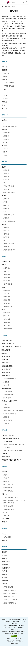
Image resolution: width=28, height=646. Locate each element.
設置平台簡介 (7, 407)
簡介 (4, 123)
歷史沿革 (6, 170)
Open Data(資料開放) (8, 435)
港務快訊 (4, 61)
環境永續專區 (5, 350)
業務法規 (6, 475)
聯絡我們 (4, 145)
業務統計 (4, 256)
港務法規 (6, 478)
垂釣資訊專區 (5, 372)
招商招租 (4, 89)
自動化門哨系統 (8, 597)
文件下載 (4, 512)
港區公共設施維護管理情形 (11, 450)
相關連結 (4, 584)
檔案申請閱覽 (5, 457)
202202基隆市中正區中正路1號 (16, 625)
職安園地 (4, 353)
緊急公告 (4, 105)
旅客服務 (6, 189)
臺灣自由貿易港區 (7, 344)
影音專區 (6, 423)
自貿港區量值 (7, 284)
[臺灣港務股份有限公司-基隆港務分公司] (14, 2)
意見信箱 (4, 558)
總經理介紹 (6, 133)
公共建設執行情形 (7, 441)
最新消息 (4, 67)
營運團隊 (4, 130)
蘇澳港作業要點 (8, 488)
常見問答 (4, 555)
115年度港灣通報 (8, 83)
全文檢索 (4, 574)
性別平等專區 (5, 363)
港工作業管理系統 (8, 509)
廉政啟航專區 (5, 356)
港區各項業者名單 (8, 186)
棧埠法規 (6, 481)
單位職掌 (6, 139)
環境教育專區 (5, 375)
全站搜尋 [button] (26, 2)
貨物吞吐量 (6, 278)
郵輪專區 (4, 359)
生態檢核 (4, 453)
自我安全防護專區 (7, 366)
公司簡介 (4, 120)
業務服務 (4, 466)
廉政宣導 (6, 417)
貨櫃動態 (6, 398)
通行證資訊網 (7, 506)
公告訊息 (4, 102)
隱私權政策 (4, 565)
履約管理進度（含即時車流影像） (13, 410)
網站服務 (7, 6)
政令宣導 (4, 108)
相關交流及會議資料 (9, 414)
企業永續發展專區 (7, 340)
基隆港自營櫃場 (6, 388)
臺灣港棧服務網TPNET (10, 593)
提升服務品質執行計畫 (10, 126)
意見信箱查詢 (5, 561)
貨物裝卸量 (6, 274)
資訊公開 (4, 430)
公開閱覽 (6, 73)
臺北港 (5, 152)
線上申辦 (4, 494)
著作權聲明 (4, 581)
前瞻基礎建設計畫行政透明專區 (11, 347)
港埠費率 (4, 522)
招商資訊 (6, 99)
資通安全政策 (5, 568)
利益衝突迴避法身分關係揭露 (10, 438)
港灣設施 (6, 173)
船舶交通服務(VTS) (9, 192)
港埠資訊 (4, 162)
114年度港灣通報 (8, 86)
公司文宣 (6, 537)
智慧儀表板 (4, 262)
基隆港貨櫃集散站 (8, 395)
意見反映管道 (7, 420)
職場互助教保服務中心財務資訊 (11, 460)
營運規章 (4, 472)
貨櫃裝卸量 (6, 281)
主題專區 (4, 335)
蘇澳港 (5, 155)
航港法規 (4, 519)
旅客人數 (6, 271)
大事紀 (5, 404)
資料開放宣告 (5, 577)
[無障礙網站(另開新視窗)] (14, 636)
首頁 (2, 6)
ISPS (4, 183)
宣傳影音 (4, 540)
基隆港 (5, 149)
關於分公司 (4, 115)
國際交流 (4, 142)
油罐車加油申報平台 (9, 497)
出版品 (3, 534)
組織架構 (6, 136)
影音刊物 (4, 528)
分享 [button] (23, 2)
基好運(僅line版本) (9, 600)
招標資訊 (4, 70)
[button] (2, 2)
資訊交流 (6, 385)
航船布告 (4, 79)
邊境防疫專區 (5, 369)
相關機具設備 (7, 391)
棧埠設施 (6, 176)
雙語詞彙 (4, 552)
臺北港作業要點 (8, 484)
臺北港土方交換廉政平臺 (9, 401)
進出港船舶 (6, 268)
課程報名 (6, 382)
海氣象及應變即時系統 (10, 590)
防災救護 (6, 180)
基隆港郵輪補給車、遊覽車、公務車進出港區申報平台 (14, 501)
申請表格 (6, 516)
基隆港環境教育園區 (9, 379)
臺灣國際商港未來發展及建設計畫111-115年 (13, 446)
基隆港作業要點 (8, 491)
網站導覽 (4, 571)
